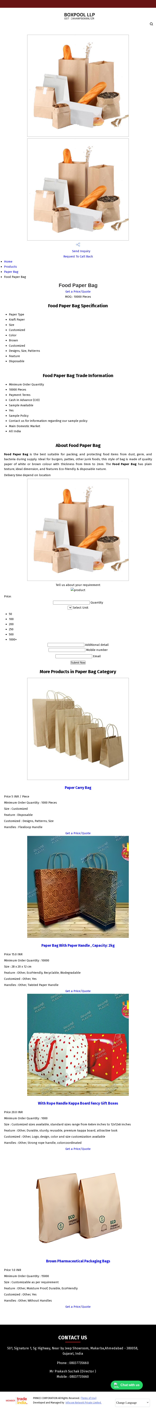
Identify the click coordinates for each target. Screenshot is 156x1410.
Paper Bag (11, 272)
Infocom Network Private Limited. (84, 1402)
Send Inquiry (80, 251)
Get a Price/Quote (78, 291)
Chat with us (130, 1385)
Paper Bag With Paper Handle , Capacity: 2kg (78, 945)
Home (8, 261)
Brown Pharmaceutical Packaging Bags (78, 1261)
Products (10, 266)
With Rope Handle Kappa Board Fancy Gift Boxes (78, 1103)
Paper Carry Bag (78, 788)
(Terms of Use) (88, 1398)
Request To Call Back (78, 256)
